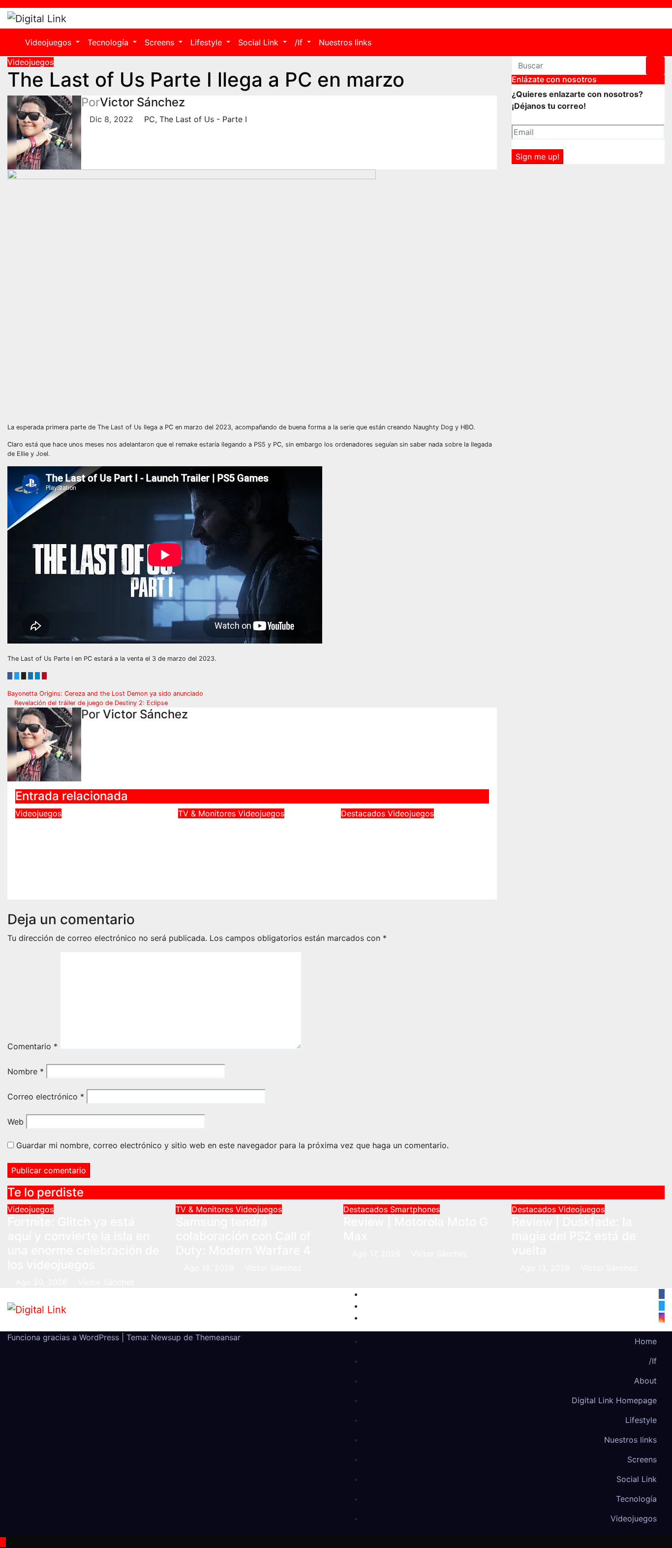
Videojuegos (49, 42)
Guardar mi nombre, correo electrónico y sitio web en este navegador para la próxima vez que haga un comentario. (232, 1145)
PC (149, 119)
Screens (161, 42)
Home (646, 1341)
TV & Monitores (208, 813)
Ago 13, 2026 (545, 1268)
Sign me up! (537, 156)
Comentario (32, 1046)
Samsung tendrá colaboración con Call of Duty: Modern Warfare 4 (245, 840)
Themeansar (218, 1337)
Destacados (364, 813)
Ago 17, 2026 (376, 1253)
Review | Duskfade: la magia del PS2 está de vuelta (403, 840)
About (645, 1381)
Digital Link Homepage (614, 1400)
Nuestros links (345, 42)
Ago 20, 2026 (41, 1282)
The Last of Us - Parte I (203, 119)
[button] (654, 42)
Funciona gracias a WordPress (64, 1337)
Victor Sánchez (142, 102)
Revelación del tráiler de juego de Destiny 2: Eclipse (90, 703)
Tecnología (109, 42)
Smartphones (415, 1209)
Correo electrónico (45, 1096)
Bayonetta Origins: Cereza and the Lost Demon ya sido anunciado (106, 693)
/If (300, 42)
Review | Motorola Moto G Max (415, 1229)
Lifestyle (207, 42)
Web (15, 1122)
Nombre (25, 1071)
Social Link (259, 42)
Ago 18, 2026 (209, 1268)
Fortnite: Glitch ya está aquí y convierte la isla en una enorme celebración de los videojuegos (86, 847)
